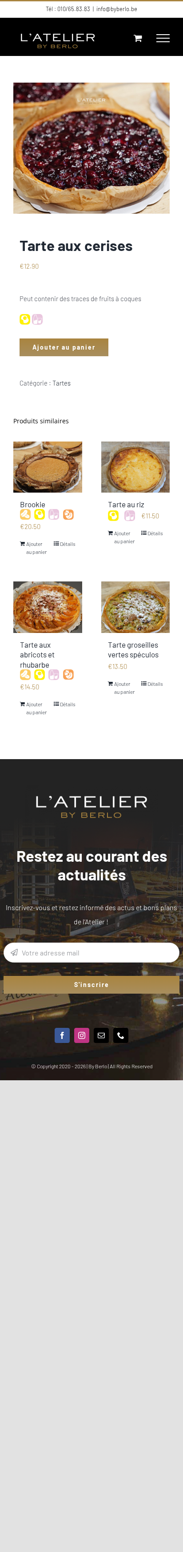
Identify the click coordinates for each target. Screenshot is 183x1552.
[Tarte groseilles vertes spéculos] (135, 607)
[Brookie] (47, 467)
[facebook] (62, 1035)
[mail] (101, 1035)
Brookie (32, 504)
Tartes (61, 383)
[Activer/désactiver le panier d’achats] (138, 38)
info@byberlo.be (116, 8)
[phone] (120, 1035)
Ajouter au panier (63, 347)
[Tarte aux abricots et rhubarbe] (47, 607)
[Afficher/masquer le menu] (163, 38)
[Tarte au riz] (135, 467)
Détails (68, 544)
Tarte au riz (126, 504)
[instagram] (81, 1035)
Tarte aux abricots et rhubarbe (37, 654)
